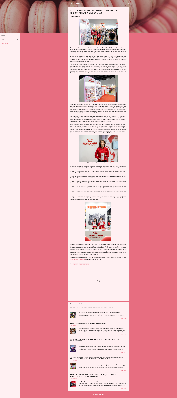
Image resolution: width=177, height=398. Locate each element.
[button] (125, 10)
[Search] (128, 4)
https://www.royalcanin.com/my (77, 259)
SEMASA (76, 264)
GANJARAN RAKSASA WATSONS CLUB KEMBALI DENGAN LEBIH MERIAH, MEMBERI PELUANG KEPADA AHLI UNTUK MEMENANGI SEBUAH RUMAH (96, 358)
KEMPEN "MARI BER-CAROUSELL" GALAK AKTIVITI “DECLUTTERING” (92, 307)
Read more (123, 318)
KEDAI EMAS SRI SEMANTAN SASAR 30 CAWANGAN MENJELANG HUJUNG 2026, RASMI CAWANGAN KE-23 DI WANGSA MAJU (95, 375)
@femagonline (76, 3)
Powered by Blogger (99, 394)
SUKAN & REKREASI (84, 264)
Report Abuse (4, 43)
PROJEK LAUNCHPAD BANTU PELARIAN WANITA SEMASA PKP (89, 323)
